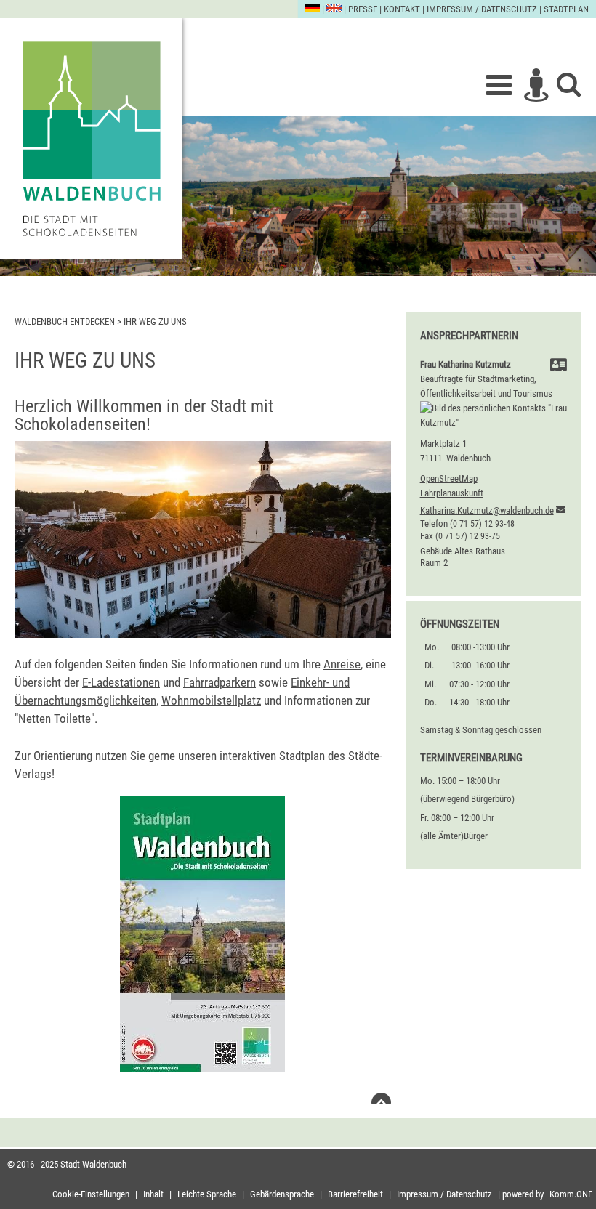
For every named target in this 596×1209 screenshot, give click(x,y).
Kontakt (402, 9)
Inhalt (153, 1194)
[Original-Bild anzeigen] (203, 633)
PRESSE (362, 9)
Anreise (342, 664)
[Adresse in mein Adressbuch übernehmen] (558, 366)
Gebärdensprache (282, 1194)
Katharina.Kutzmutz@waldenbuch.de (487, 510)
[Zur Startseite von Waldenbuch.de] (91, 138)
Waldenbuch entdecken (65, 321)
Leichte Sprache (206, 1194)
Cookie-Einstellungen (90, 1194)
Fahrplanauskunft (451, 493)
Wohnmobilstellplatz (211, 700)
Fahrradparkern (219, 682)
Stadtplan (566, 9)
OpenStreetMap (449, 478)
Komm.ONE (570, 1194)
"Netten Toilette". (56, 718)
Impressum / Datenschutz (482, 9)
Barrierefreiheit (355, 1194)
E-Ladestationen (121, 682)
